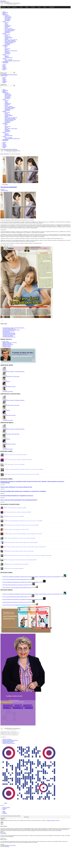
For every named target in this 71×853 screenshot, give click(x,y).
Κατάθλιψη (7, 51)
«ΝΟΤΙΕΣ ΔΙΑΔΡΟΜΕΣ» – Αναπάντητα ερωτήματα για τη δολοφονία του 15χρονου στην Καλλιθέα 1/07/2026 (18, 551)
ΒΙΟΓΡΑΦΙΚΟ (3, 7)
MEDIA (39, 7)
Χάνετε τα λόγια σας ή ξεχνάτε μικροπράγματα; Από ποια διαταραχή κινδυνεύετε (18, 499)
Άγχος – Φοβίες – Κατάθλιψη (10, 29)
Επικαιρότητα (7, 20)
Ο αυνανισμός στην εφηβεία (8, 391)
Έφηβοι (4, 811)
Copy (13, 845)
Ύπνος (6, 23)
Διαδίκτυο (6, 38)
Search (1, 72)
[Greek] (1, 74)
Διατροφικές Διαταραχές (7, 346)
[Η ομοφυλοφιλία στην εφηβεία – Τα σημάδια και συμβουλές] (4, 369)
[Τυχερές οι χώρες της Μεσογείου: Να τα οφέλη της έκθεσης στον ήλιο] (33, 579)
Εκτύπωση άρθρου (4, 190)
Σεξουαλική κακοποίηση (9, 30)
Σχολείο (6, 27)
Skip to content (3, 0)
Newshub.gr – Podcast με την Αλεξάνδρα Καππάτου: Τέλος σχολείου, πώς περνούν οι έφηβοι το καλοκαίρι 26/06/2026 (19, 538)
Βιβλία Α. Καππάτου (6, 807)
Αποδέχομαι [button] (57, 820)
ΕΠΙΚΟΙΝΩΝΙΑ (51, 7)
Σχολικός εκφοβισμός (9, 28)
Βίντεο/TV (7, 55)
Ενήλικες (4, 812)
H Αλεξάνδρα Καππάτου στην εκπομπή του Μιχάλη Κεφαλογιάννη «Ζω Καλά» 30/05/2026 (16, 564)
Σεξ (5, 47)
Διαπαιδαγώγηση (8, 25)
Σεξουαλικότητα (8, 36)
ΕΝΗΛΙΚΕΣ (33, 7)
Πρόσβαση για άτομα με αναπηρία (9, 743)
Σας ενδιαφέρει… (8, 19)
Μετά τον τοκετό (8, 16)
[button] (6, 702)
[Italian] (15, 74)
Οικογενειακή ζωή (8, 17)
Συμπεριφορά (7, 26)
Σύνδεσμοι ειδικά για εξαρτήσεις (8, 741)
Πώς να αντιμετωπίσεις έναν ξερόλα (9, 386)
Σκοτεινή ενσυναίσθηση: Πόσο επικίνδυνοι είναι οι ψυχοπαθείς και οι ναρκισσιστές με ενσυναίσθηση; (23, 491)
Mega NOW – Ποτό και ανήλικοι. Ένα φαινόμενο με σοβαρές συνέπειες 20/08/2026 (15, 454)
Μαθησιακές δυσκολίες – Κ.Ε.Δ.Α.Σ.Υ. (10, 342)
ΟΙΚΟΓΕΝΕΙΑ (14, 7)
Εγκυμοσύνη (7, 15)
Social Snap (7, 846)
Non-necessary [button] (3, 838)
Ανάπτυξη (6, 22)
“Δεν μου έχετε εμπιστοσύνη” (8, 187)
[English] (5, 74)
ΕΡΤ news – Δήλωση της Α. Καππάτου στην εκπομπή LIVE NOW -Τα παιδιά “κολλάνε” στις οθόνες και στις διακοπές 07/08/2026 (21, 474)
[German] (12, 74)
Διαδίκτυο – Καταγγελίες (7, 343)
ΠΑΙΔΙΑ (21, 7)
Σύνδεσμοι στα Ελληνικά (7, 739)
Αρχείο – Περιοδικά (8, 59)
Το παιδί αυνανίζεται (6, 381)
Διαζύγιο (6, 49)
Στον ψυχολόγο (7, 18)
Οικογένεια (5, 808)
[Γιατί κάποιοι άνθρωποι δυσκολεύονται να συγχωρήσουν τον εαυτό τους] (33, 584)
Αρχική (4, 11)
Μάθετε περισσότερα (51, 820)
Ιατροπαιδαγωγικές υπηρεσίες (8, 344)
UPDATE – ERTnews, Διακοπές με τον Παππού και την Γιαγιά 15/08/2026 (14, 464)
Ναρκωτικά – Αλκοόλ (6, 345)
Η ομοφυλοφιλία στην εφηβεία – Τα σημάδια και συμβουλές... (14, 371)
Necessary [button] (2, 831)
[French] (8, 74)
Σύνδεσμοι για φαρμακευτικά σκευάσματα (10, 740)
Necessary (3, 832)
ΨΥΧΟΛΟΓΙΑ (6, 153)
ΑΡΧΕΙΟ (44, 7)
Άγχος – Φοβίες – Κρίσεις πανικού (11, 50)
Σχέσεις (6, 46)
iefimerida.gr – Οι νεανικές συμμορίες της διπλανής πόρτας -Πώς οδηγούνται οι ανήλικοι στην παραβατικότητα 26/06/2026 (20, 559)
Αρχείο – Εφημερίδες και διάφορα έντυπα (12, 60)
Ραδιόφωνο (7, 56)
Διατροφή (6, 24)
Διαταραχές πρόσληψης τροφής (10, 41)
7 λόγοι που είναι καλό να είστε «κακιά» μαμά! (11, 376)
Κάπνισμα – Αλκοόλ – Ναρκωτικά (11, 39)
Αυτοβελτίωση (7, 48)
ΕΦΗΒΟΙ (26, 7)
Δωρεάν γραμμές (6, 341)
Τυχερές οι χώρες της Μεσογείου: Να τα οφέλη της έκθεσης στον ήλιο (16, 487)
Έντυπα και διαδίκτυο (9, 57)
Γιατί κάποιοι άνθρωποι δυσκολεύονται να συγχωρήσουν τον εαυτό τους (16, 495)
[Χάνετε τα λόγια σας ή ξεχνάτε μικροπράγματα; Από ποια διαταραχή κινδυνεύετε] (37, 587)
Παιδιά (4, 809)
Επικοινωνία (5, 813)
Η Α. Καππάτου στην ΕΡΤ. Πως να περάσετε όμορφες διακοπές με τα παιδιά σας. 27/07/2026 (16, 529)
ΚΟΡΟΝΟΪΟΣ (5, 62)
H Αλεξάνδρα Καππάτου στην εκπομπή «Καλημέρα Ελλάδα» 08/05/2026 (13, 568)
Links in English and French (8, 742)
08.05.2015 (2, 189)
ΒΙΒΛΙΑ (8, 7)
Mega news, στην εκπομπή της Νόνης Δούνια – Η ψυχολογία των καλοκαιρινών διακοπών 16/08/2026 (18, 459)
